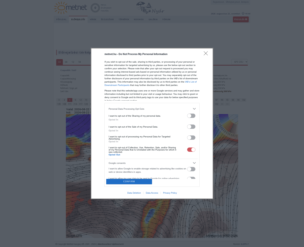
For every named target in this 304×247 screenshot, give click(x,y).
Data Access (152, 193)
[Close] (207, 54)
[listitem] (152, 108)
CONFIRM (129, 181)
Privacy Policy (170, 193)
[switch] (191, 116)
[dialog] (152, 123)
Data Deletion (134, 193)
